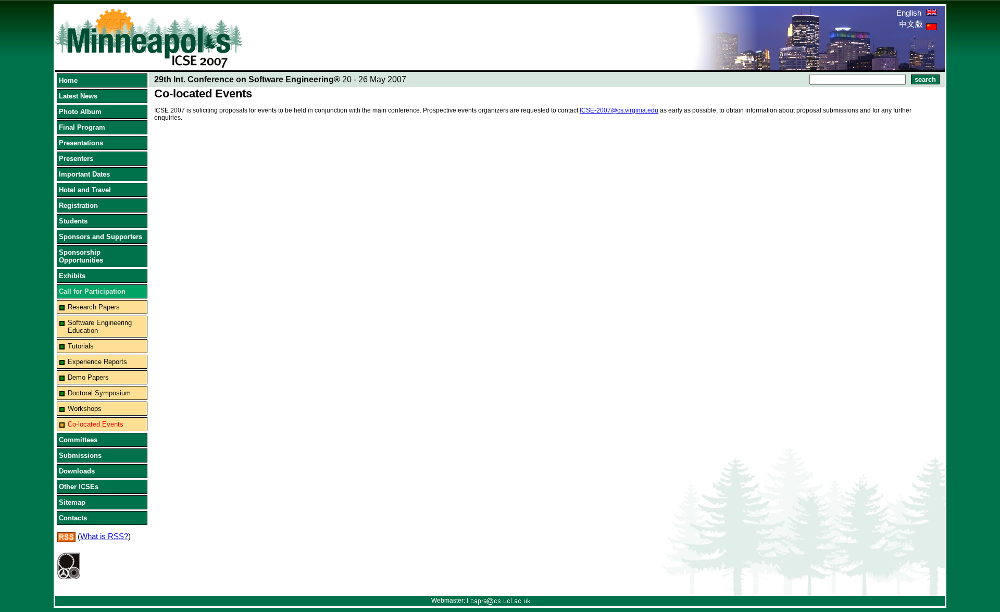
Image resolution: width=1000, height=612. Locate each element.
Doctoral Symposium (99, 393)
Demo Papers (88, 377)
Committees (78, 440)
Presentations (81, 143)
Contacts (73, 518)
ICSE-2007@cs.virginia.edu (619, 110)
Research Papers (94, 307)
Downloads (77, 471)
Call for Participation (92, 291)
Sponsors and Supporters (100, 237)
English (909, 12)
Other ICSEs (78, 487)
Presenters (76, 159)
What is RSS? (104, 536)
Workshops (85, 409)
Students (73, 221)
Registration (78, 205)
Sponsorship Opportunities (81, 256)
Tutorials (81, 346)
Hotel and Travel (85, 190)
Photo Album (80, 112)
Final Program (82, 127)
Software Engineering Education (100, 326)
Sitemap (72, 502)
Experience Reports (97, 362)
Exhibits (72, 276)
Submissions (80, 455)
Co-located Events (95, 424)
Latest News (78, 96)
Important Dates (84, 174)
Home (68, 80)
